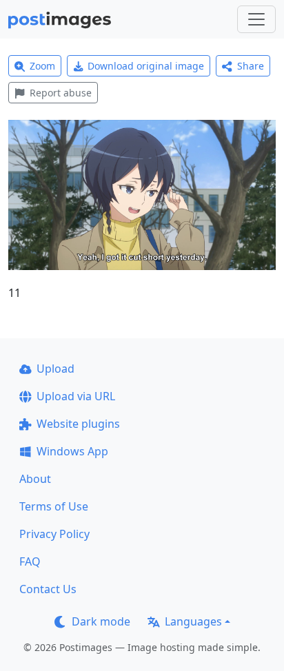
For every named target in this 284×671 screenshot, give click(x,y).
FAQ (30, 561)
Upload (55, 368)
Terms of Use (53, 506)
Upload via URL (76, 396)
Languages (193, 621)
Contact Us (48, 589)
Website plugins (78, 423)
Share (250, 65)
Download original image (146, 65)
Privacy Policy (54, 533)
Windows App (72, 451)
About (35, 478)
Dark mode (101, 621)
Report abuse (61, 92)
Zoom (42, 65)
